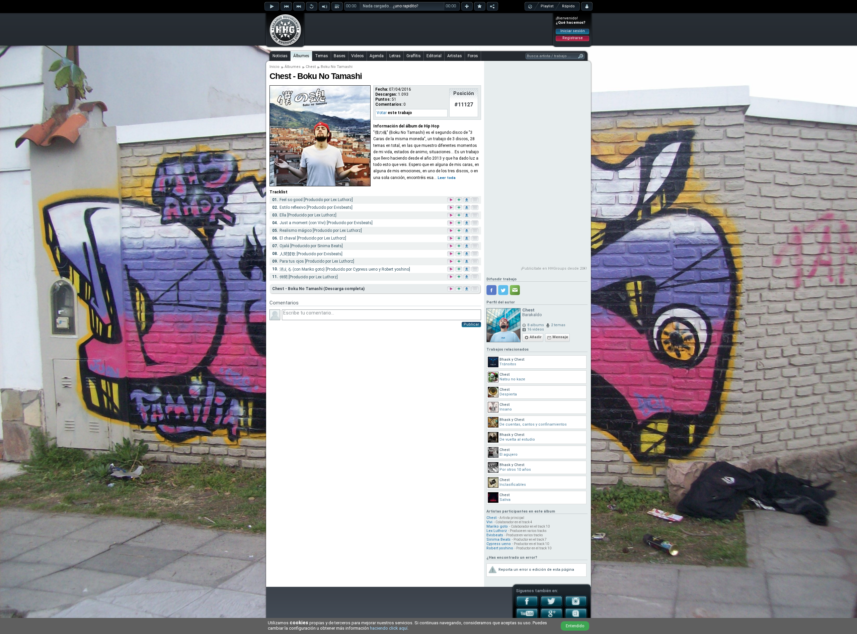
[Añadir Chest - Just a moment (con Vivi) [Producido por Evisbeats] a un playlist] (459, 223)
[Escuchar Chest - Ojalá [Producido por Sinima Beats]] (451, 246)
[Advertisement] (429, 29)
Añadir (536, 337)
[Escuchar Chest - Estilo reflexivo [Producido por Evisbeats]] (451, 208)
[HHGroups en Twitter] (551, 605)
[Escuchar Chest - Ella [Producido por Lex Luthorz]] (451, 215)
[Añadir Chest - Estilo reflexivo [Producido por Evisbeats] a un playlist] (459, 208)
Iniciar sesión (572, 31)
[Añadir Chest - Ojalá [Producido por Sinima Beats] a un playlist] (459, 246)
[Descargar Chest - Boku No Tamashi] (466, 288)
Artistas (454, 56)
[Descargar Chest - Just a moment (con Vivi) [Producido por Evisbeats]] (467, 223)
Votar (382, 112)
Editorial (434, 56)
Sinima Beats (498, 539)
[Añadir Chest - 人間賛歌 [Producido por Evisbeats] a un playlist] (459, 254)
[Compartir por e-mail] (515, 290)
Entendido (575, 626)
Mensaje (560, 337)
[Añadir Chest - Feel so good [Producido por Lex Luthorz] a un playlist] (459, 200)
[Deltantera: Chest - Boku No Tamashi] (320, 185)
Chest (311, 67)
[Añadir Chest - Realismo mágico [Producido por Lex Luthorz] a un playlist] (459, 231)
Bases (339, 56)
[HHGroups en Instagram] (576, 605)
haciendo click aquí (388, 628)
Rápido (568, 6)
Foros (473, 56)
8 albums (535, 325)
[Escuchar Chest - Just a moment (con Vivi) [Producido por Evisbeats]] (451, 223)
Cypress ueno (498, 544)
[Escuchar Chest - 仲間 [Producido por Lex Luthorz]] (451, 277)
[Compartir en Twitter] (503, 290)
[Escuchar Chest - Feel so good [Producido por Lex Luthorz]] (451, 200)
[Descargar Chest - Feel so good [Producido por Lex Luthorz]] (467, 200)
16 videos (535, 329)
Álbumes (301, 56)
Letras (395, 56)
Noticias (280, 56)
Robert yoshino (499, 548)
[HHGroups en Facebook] (527, 605)
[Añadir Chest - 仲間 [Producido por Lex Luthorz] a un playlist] (459, 277)
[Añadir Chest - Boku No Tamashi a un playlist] (458, 288)
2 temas (558, 325)
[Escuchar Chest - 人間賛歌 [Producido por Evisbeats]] (451, 254)
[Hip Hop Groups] (283, 45)
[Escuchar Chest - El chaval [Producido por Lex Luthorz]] (451, 239)
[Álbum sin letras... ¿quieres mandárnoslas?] (474, 288)
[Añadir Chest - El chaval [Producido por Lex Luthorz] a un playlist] (459, 239)
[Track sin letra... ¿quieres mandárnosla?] (475, 200)
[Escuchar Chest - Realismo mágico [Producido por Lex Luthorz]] (451, 231)
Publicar (471, 324)
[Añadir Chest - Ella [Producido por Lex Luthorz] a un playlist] (459, 215)
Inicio (274, 67)
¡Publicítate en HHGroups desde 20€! (554, 268)
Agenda (377, 56)
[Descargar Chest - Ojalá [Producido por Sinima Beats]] (467, 246)
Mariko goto (497, 526)
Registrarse (572, 38)
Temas (321, 56)
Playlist (547, 6)
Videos (357, 56)
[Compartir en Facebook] (491, 290)
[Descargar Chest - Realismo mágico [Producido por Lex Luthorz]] (467, 231)
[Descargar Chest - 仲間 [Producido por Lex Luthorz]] (467, 277)
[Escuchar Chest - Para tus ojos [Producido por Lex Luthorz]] (451, 262)
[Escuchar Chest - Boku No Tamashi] (450, 288)
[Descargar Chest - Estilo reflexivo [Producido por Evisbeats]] (467, 208)
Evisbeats (494, 535)
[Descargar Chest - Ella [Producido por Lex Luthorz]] (467, 215)
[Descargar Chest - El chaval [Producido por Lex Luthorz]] (467, 239)
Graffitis (413, 56)
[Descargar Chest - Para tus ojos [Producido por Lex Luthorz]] (467, 262)
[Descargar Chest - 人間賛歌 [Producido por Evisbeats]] (467, 254)
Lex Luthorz (496, 531)
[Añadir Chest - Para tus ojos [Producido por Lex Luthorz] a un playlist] (459, 262)
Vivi (489, 522)
